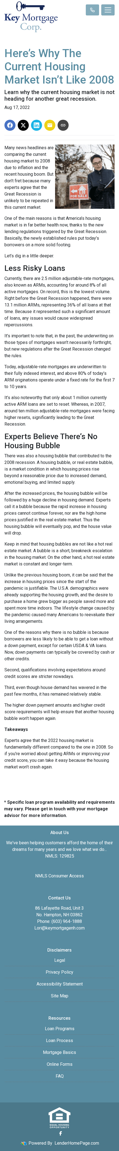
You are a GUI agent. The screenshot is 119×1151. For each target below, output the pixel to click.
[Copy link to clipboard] (63, 125)
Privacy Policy (59, 972)
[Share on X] (23, 125)
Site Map (59, 995)
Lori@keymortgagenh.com (59, 928)
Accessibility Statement (60, 984)
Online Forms (60, 1064)
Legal (59, 960)
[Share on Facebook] (9, 125)
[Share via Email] (49, 125)
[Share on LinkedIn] (36, 125)
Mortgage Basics (59, 1052)
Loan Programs (59, 1028)
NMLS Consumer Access (59, 875)
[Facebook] (60, 1133)
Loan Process (59, 1040)
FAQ (60, 1076)
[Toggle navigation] (108, 9)
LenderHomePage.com (77, 1143)
